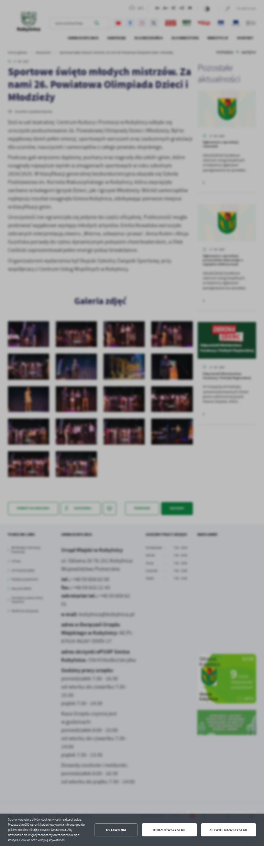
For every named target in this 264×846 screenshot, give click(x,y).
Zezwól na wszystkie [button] (228, 830)
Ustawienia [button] (116, 830)
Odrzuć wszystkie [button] (169, 830)
